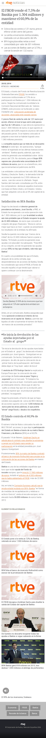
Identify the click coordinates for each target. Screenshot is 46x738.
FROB (21, 94)
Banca (34, 713)
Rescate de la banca (17, 713)
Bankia (35, 707)
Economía (12, 707)
